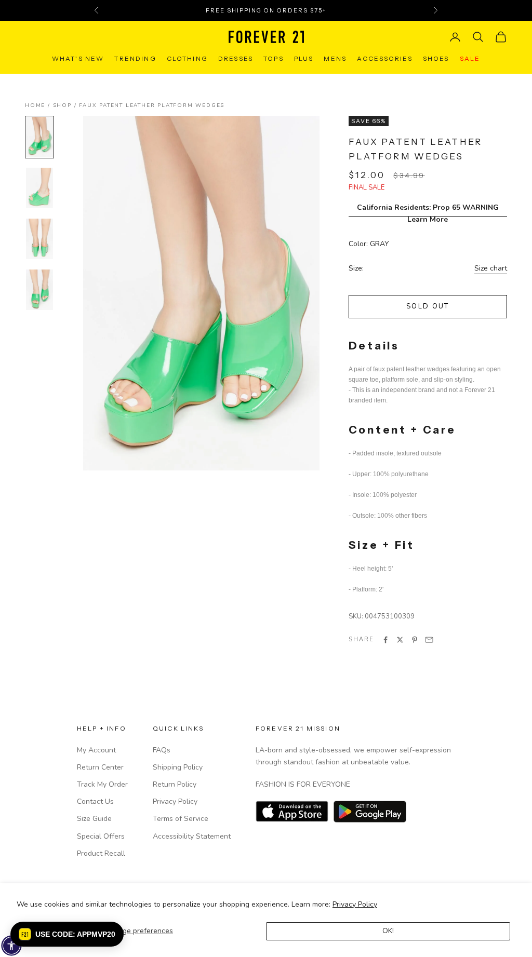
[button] (67, 934)
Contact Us (95, 801)
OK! (388, 931)
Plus (304, 58)
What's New (78, 58)
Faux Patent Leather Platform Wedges (151, 105)
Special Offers (101, 836)
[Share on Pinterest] (414, 640)
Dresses (235, 58)
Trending (135, 58)
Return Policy (174, 784)
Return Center (100, 767)
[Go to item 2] (39, 188)
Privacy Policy (354, 904)
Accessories (385, 58)
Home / (39, 105)
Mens (335, 58)
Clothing (187, 58)
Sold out (427, 306)
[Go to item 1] (39, 137)
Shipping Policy (178, 767)
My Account (96, 750)
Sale (470, 58)
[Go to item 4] (39, 289)
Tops (273, 58)
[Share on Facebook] (385, 640)
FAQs (161, 750)
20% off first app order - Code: (266, 10)
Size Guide (94, 819)
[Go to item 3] (39, 239)
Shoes (436, 58)
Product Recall (101, 853)
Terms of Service (180, 819)
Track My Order (102, 784)
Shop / (66, 105)
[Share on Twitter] (400, 640)
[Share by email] (429, 640)
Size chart (490, 268)
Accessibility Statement (192, 836)
